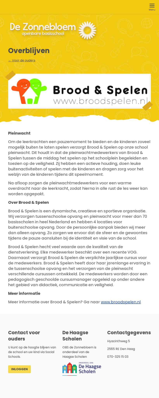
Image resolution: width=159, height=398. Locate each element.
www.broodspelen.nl (121, 302)
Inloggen (19, 369)
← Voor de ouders (21, 60)
